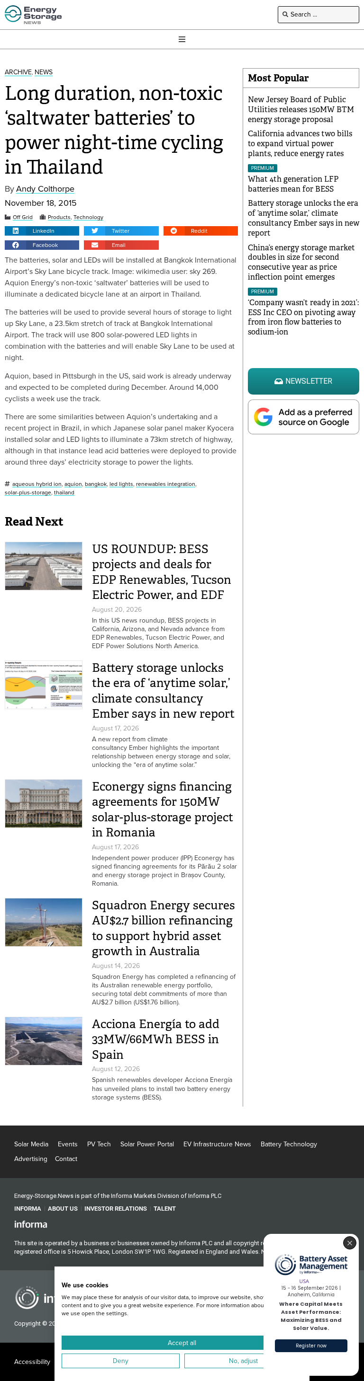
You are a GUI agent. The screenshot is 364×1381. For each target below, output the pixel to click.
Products (59, 217)
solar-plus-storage (28, 493)
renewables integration (165, 484)
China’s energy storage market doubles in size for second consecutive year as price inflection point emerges (301, 262)
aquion (73, 484)
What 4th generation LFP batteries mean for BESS (293, 184)
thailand (64, 493)
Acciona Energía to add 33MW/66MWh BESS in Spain (155, 1039)
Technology (88, 217)
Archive (18, 72)
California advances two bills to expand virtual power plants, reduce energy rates (300, 143)
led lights (121, 484)
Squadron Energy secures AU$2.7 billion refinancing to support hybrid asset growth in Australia (163, 928)
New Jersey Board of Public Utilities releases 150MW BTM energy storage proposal (301, 109)
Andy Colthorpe (45, 189)
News (44, 72)
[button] (42, 231)
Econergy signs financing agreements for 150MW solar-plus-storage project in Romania (162, 809)
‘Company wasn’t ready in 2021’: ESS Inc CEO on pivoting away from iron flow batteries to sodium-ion (303, 317)
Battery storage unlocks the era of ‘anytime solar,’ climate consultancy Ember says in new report (163, 690)
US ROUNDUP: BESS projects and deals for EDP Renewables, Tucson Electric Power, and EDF (161, 572)
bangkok (96, 484)
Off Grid (23, 217)
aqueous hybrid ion (37, 484)
